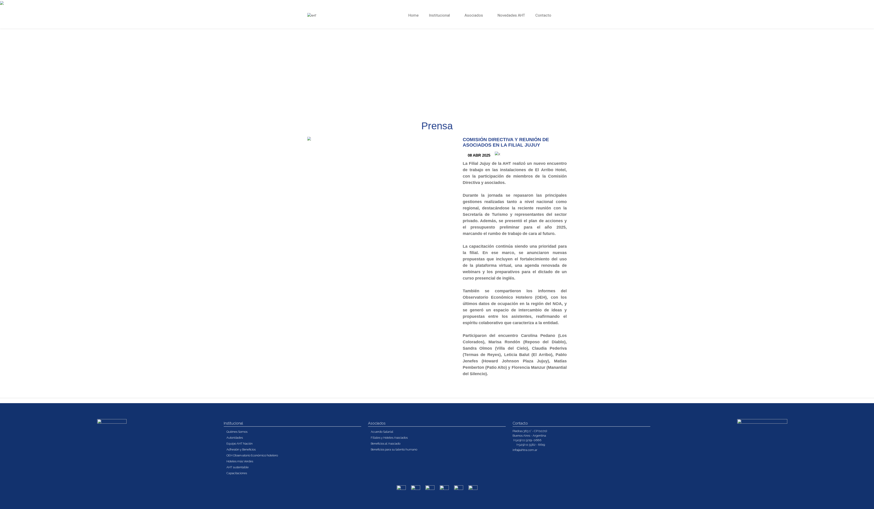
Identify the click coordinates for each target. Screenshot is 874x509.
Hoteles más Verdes (239, 461)
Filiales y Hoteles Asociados (389, 437)
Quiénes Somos (236, 431)
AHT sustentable (237, 467)
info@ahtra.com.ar (525, 450)
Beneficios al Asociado (385, 443)
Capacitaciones (236, 473)
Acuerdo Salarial (382, 431)
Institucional (440, 15)
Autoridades (234, 437)
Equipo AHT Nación (239, 443)
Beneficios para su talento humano (394, 449)
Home (413, 15)
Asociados (474, 15)
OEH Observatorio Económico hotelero (252, 455)
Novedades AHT (511, 15)
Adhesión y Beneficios (241, 449)
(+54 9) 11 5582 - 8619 (530, 444)
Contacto (543, 15)
